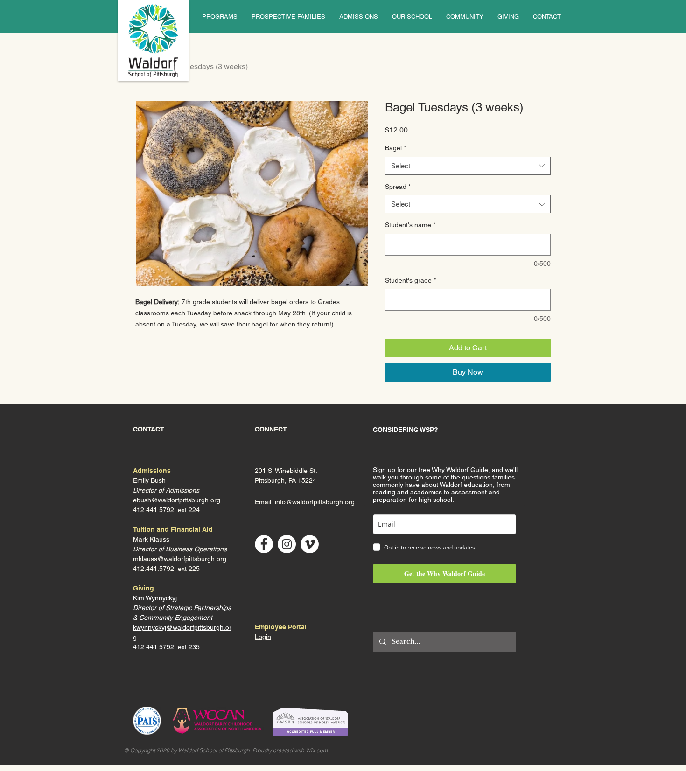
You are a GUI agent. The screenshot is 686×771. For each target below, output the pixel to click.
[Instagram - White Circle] (287, 544)
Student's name (410, 225)
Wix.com (317, 750)
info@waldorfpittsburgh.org (315, 502)
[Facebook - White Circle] (264, 544)
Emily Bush (149, 480)
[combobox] (468, 166)
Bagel (395, 148)
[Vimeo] (310, 544)
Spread (398, 186)
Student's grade (410, 280)
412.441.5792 (153, 568)
